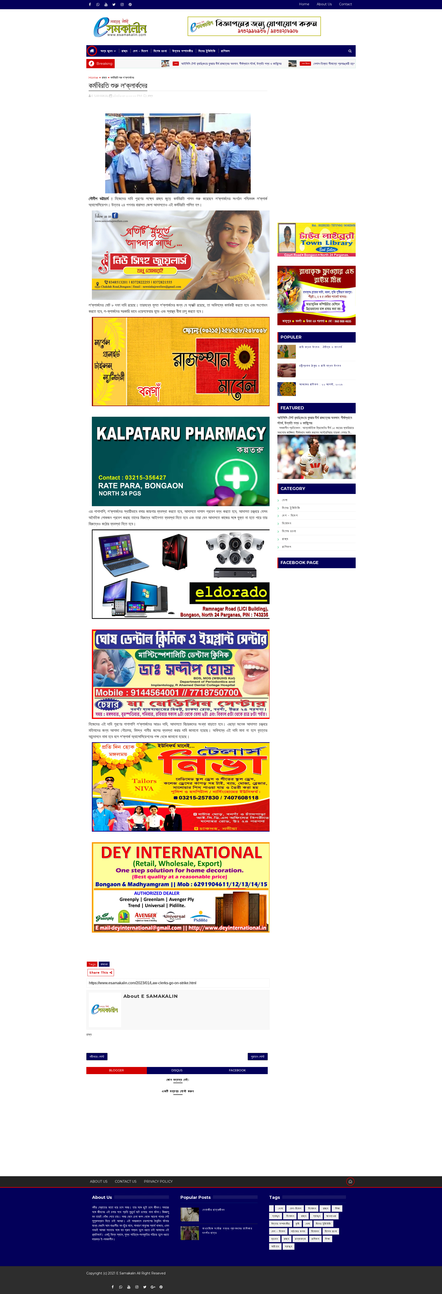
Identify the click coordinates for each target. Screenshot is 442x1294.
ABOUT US (99, 1181)
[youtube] (105, 4)
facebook (237, 1070)
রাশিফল (225, 51)
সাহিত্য (275, 1246)
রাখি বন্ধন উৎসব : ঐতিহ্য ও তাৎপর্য (320, 347)
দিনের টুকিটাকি (206, 51)
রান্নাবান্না (300, 1239)
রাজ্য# (104, 964)
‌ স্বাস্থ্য (275, 1216)
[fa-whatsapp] (97, 4)
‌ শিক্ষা (337, 1208)
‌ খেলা (280, 1208)
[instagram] (122, 4)
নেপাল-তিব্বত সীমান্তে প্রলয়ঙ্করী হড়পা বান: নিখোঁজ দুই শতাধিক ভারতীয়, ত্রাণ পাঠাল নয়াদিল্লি (318, 64)
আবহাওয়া (331, 1216)
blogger (116, 1070)
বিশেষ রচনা (160, 51)
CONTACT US (126, 1181)
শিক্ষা (327, 1239)
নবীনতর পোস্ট (97, 1057)
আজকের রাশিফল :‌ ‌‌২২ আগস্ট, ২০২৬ (321, 384)
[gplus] (152, 1287)
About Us (324, 4)
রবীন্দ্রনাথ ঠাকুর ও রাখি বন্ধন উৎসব (320, 365)
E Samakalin (126, 1273)
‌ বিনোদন (311, 1208)
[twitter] (113, 4)
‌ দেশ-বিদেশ (259, 63)
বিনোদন (286, 523)
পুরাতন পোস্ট (258, 1057)
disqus (177, 1070)
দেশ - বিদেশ (140, 51)
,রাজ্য (150, 95)
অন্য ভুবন (107, 51)
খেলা (129, 63)
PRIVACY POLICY (158, 1181)
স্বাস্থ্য (288, 1246)
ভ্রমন (274, 1239)
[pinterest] (130, 4)
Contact (345, 4)
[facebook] (89, 4)
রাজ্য (125, 51)
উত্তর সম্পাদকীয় (182, 51)
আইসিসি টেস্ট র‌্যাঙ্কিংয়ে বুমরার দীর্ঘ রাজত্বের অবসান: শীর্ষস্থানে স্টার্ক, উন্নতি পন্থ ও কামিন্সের (185, 64)
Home (304, 4)
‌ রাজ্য (325, 1208)
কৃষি (298, 1223)
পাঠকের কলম (298, 1231)
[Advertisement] (316, 107)
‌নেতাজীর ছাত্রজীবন (213, 1209)
